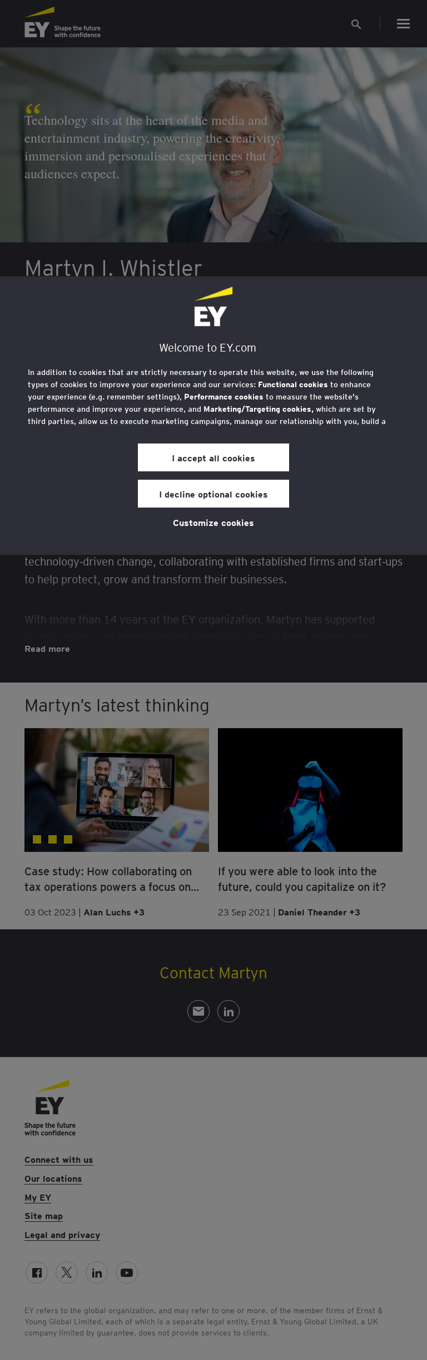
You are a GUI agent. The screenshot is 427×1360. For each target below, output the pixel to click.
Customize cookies (213, 522)
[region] (213, 415)
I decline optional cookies (213, 494)
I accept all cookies (213, 457)
